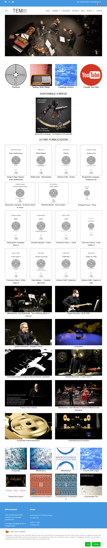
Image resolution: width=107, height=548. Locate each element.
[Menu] (6, 11)
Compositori (66, 11)
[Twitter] (9, 2)
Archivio (89, 11)
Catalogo (55, 11)
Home (48, 11)
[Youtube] (13, 2)
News (83, 11)
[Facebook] (5, 2)
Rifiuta (96, 544)
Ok (88, 544)
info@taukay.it (96, 2)
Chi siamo (75, 11)
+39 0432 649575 (84, 2)
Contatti (99, 11)
